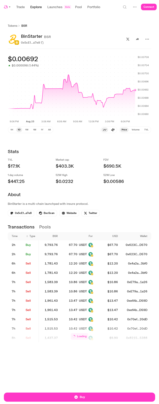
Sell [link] (28, 263)
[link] (46, 213)
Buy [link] (28, 245)
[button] (7, 7)
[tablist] (108, 130)
